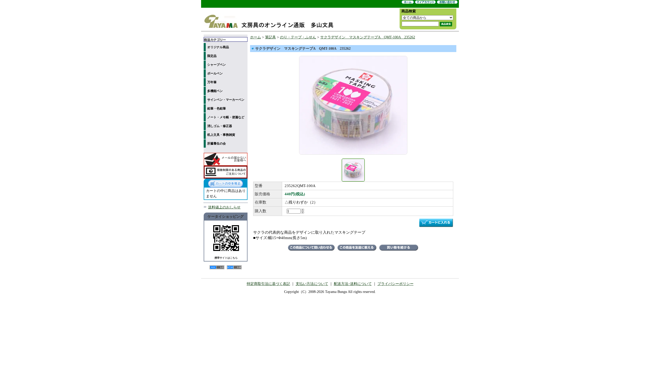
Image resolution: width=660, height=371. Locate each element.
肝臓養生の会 (216, 143)
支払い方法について (312, 284)
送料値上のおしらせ (224, 207)
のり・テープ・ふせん (298, 37)
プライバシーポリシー (395, 284)
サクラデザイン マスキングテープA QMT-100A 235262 (367, 37)
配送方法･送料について (353, 284)
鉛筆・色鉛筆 (216, 108)
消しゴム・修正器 (219, 126)
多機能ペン (215, 91)
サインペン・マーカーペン (225, 100)
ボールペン (215, 73)
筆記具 (270, 37)
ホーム (255, 37)
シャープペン (216, 64)
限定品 (212, 56)
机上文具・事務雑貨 (221, 135)
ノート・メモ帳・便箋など (225, 117)
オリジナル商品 (218, 47)
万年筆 (212, 82)
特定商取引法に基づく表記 (268, 284)
